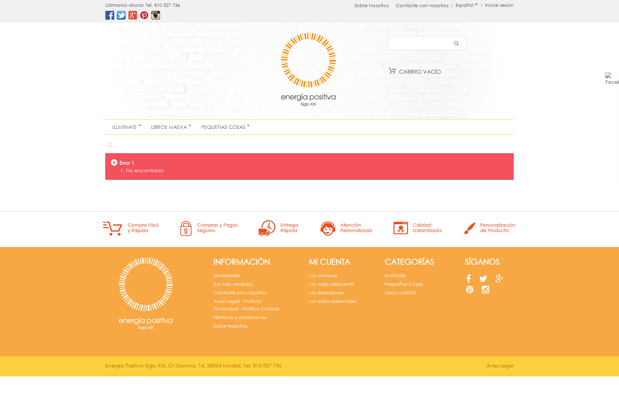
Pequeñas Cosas (223, 127)
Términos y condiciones (240, 317)
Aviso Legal (500, 365)
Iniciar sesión (499, 5)
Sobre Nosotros (372, 6)
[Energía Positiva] (308, 70)
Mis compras (323, 276)
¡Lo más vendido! (233, 284)
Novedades (226, 276)
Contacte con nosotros (422, 6)
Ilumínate (124, 127)
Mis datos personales (332, 301)
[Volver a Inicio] (109, 142)
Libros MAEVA (169, 127)
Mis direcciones (326, 293)
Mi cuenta (329, 261)
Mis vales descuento (331, 284)
